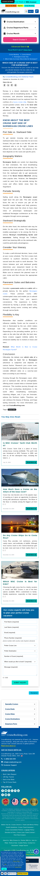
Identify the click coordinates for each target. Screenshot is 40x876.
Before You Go (6, 824)
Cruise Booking (14, 54)
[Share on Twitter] (8, 85)
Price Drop (13, 873)
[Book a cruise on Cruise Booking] (10, 11)
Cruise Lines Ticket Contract (26, 832)
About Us (6, 840)
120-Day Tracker (23, 873)
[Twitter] (12, 790)
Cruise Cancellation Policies (14, 830)
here (5, 864)
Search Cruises (19, 39)
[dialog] (8, 1)
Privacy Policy (29, 854)
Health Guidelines (11, 827)
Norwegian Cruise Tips (21, 57)
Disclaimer (34, 693)
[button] (20, 21)
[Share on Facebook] (4, 85)
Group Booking (29, 5)
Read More (30, 462)
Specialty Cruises (11, 704)
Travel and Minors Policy (30, 824)
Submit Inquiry (20, 682)
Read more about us (8, 746)
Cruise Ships (10, 714)
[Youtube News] (5, 795)
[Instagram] (9, 790)
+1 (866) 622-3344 (9, 759)
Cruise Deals (10, 709)
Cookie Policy (22, 843)
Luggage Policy (29, 830)
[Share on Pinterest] (11, 85)
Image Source (23, 845)
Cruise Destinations (12, 719)
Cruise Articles (26, 54)
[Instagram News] (9, 795)
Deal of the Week (11, 5)
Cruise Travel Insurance (25, 827)
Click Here (27, 50)
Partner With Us (26, 840)
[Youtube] (5, 790)
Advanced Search (19, 46)
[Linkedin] (18, 790)
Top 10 (20, 5)
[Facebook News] (2, 795)
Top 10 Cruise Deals (9, 782)
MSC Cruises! (31, 2)
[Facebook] (2, 790)
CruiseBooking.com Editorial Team (19, 77)
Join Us (34, 840)
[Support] (5, 873)
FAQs (6, 843)
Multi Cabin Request (9, 774)
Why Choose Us (15, 840)
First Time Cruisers (20, 835)
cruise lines (11, 409)
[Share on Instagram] (15, 85)
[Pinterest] (15, 790)
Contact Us (31, 843)
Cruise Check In (17, 824)
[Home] (2, 873)
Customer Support (10, 765)
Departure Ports (11, 724)
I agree (4, 869)
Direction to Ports (10, 832)
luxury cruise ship (19, 102)
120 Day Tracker (8, 777)
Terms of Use (13, 843)
